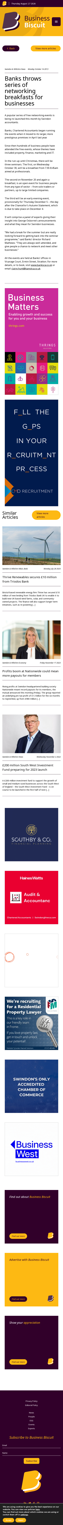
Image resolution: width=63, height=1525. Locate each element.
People (31, 1416)
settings (24, 1514)
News (31, 1412)
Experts (31, 1428)
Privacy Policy (32, 1401)
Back (11, 48)
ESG (31, 1420)
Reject (20, 1520)
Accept (8, 1520)
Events (32, 1424)
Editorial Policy (31, 1405)
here (38, 1509)
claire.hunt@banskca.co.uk (25, 268)
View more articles (45, 48)
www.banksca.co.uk (41, 265)
